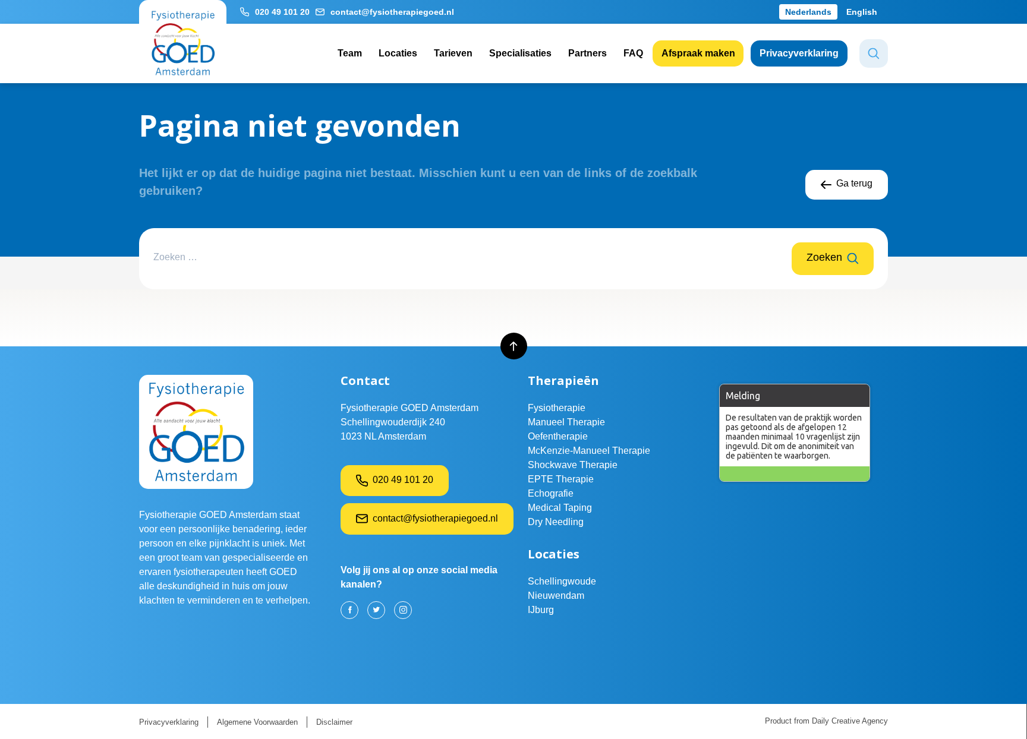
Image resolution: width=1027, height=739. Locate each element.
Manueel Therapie (566, 422)
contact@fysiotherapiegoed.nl (392, 12)
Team (350, 53)
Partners (587, 53)
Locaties (398, 53)
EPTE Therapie (561, 479)
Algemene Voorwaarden (257, 722)
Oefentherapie (558, 436)
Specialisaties (520, 53)
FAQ (633, 53)
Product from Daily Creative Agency (826, 720)
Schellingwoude (562, 581)
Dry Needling (556, 522)
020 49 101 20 (282, 12)
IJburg (541, 610)
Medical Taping (560, 508)
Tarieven (453, 53)
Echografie (551, 493)
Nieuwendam (556, 595)
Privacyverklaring (799, 53)
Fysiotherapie (556, 408)
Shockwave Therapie (573, 465)
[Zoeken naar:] (472, 258)
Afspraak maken (698, 53)
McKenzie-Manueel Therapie (589, 451)
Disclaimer (334, 722)
